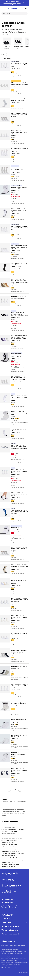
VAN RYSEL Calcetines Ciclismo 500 (19, 429)
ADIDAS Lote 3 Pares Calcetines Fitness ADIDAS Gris (19, 355)
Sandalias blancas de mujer (8, 825)
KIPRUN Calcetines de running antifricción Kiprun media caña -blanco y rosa (19, 397)
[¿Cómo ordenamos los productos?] (2, 58)
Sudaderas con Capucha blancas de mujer (12, 829)
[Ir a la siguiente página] (20, 790)
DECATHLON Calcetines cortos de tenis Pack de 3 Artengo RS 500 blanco (19, 247)
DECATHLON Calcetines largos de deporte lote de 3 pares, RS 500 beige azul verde (19, 617)
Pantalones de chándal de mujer (10, 864)
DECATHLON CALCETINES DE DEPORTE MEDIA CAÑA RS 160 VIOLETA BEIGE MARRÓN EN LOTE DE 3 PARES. (19, 581)
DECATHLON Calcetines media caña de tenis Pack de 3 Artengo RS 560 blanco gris (19, 599)
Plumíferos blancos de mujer (9, 831)
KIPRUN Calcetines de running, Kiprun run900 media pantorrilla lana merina (19, 566)
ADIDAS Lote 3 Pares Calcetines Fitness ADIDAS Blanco (19, 188)
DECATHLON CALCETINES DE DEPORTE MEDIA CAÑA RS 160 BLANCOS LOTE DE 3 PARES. (18, 378)
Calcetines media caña (18, 47)
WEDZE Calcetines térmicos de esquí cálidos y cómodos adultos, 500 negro (19, 265)
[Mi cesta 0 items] (26, 8)
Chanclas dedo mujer (7, 862)
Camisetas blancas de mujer (9, 844)
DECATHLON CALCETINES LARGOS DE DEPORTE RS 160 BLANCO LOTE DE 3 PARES (18, 169)
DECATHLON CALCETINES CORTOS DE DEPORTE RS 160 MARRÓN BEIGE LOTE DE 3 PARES (19, 280)
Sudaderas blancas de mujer (9, 849)
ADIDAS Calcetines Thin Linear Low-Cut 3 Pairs (19, 667)
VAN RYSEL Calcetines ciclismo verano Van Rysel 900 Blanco (19, 99)
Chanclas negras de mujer (8, 842)
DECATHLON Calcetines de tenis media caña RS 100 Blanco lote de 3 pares (19, 132)
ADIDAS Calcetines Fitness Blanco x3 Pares (18, 528)
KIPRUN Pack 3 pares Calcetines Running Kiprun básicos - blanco (19, 83)
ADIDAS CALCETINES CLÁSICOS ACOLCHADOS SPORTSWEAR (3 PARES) (19, 413)
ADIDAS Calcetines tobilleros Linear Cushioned (18, 720)
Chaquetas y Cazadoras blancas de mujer (12, 860)
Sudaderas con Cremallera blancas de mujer (13, 846)
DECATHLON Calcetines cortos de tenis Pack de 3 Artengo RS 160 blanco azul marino (19, 650)
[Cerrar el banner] (26, 3)
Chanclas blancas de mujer (8, 833)
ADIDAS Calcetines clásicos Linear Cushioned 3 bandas (18, 753)
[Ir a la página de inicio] (12, 8)
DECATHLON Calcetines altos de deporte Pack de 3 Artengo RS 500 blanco (19, 150)
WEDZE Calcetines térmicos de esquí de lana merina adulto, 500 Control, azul (19, 512)
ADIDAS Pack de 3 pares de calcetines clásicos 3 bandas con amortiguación (18, 703)
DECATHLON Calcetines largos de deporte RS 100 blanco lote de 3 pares (19, 65)
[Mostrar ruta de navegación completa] (2, 18)
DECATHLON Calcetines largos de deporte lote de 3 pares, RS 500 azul (19, 471)
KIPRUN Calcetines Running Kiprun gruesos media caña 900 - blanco (19, 494)
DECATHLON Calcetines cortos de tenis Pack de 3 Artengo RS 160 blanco (19, 115)
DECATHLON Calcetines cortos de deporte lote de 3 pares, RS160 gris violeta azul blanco (19, 337)
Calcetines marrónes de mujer (9, 857)
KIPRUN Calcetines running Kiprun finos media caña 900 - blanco (19, 210)
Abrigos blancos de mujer (8, 855)
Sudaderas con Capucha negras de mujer (12, 853)
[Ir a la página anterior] (9, 790)
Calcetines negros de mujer (8, 836)
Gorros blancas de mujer (8, 827)
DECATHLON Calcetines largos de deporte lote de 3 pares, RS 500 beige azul (19, 770)
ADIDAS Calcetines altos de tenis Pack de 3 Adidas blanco (19, 297)
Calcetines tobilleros (7, 47)
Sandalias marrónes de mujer (9, 840)
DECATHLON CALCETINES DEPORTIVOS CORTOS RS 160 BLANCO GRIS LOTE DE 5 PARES (19, 447)
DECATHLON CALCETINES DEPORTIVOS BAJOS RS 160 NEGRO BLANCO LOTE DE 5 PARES (19, 314)
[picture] (5, 66)
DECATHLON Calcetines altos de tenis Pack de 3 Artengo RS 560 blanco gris (19, 686)
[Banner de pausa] (24, 3)
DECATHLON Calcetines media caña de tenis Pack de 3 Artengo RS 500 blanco (19, 228)
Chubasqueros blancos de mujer (10, 851)
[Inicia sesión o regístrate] (22, 8)
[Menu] (3, 8)
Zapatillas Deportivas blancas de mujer (11, 838)
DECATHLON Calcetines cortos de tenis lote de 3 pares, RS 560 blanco (19, 635)
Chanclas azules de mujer (8, 866)
